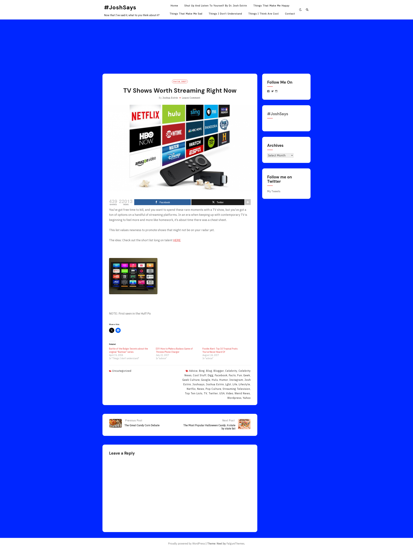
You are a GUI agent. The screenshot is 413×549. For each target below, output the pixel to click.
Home (174, 5)
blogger (218, 370)
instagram (236, 379)
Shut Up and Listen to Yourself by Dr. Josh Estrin (215, 5)
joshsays (198, 384)
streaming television (236, 388)
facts (232, 375)
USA (222, 393)
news (200, 388)
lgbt (228, 384)
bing (202, 370)
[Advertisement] (206, 43)
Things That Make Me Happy (271, 5)
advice (193, 370)
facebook (221, 375)
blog (209, 370)
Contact (290, 13)
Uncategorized (121, 370)
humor (223, 379)
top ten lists (193, 393)
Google (205, 379)
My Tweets (273, 191)
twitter (213, 393)
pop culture (213, 388)
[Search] (307, 10)
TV (205, 393)
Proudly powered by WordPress (186, 543)
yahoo (247, 397)
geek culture (191, 379)
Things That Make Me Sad (186, 13)
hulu (215, 379)
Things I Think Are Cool (263, 13)
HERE (177, 240)
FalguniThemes (235, 543)
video (229, 393)
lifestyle (244, 384)
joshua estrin (215, 384)
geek (246, 375)
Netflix (191, 388)
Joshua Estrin (170, 97)
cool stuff (199, 375)
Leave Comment (191, 97)
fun (239, 375)
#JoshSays (120, 7)
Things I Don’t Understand (225, 13)
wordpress (234, 397)
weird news (242, 393)
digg (210, 375)
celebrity (231, 370)
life (234, 384)
